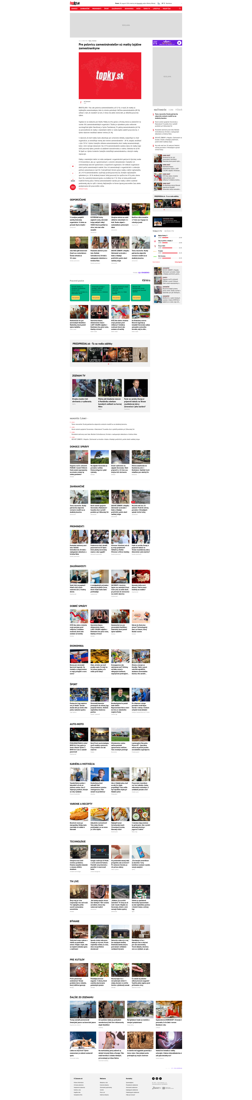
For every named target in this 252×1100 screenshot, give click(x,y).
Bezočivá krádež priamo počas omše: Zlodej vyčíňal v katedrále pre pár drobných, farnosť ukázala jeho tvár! (171, 291)
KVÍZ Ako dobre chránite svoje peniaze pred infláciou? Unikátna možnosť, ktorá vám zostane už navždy (119, 324)
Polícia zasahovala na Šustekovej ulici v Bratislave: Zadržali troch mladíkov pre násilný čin (141, 469)
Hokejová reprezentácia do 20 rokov (141, 712)
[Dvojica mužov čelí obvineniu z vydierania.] (84, 388)
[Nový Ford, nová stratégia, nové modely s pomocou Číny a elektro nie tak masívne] (100, 734)
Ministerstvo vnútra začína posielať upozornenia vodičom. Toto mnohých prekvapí (119, 746)
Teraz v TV (157, 231)
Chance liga (114, 714)
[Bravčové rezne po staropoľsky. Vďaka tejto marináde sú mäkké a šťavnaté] (79, 814)
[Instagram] (157, 1078)
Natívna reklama (104, 1095)
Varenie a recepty (81, 803)
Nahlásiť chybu (83, 189)
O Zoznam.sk (78, 1078)
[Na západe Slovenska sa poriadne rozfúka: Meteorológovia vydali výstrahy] (100, 457)
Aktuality (93, 794)
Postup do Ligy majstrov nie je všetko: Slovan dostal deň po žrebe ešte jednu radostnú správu (78, 706)
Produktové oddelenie (132, 1085)
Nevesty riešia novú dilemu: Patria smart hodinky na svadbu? (139, 587)
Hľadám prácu (135, 792)
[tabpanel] (167, 132)
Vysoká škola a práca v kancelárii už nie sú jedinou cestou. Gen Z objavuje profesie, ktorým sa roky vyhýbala (79, 787)
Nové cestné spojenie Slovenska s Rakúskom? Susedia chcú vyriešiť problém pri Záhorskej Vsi (103, 429)
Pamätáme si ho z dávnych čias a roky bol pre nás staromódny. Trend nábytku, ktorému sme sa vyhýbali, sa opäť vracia (140, 944)
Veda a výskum (115, 869)
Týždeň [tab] (178, 110)
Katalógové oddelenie (132, 1090)
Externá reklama (104, 1085)
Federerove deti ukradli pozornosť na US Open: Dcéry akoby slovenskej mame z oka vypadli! (99, 548)
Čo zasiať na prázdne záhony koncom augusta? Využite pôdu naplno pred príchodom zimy (141, 982)
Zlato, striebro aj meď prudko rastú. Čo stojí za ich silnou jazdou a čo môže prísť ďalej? (99, 668)
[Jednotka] (154, 246)
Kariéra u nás (77, 1090)
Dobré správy (78, 606)
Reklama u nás (104, 1082)
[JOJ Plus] (154, 256)
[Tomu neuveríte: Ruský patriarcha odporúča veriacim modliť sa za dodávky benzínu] (79, 497)
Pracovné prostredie (75, 794)
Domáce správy (79, 446)
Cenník (102, 1090)
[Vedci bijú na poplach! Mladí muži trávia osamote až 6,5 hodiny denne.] (79, 576)
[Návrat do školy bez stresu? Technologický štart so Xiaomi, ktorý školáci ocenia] (141, 616)
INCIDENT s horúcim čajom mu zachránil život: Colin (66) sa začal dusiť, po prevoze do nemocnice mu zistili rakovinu (120, 589)
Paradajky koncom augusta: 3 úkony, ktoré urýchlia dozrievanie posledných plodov (99, 982)
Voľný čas (166, 9)
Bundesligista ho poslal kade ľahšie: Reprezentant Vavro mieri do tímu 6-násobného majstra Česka (120, 707)
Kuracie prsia (114, 831)
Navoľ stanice (156, 262)
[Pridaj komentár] (73, 166)
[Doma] (154, 251)
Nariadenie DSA (78, 1095)
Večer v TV (169, 231)
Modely (92, 752)
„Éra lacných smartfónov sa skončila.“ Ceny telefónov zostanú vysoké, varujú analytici (141, 863)
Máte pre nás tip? (130, 1095)
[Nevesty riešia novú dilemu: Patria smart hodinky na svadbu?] (141, 576)
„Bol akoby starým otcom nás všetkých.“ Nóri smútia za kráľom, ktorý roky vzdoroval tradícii (100, 903)
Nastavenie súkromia (79, 1087)
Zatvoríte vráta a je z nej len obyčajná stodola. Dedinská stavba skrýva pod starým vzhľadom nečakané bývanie (119, 944)
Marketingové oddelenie (132, 1092)
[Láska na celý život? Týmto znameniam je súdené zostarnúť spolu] (158, 222)
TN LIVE (74, 881)
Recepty (72, 987)
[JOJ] (154, 241)
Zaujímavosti (117, 9)
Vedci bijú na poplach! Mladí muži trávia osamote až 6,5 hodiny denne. (78, 588)
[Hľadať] (180, 8)
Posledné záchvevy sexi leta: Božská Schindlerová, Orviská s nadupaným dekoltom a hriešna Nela (104, 434)
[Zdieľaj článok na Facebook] (73, 173)
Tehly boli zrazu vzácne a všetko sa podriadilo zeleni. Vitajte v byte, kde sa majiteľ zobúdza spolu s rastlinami (79, 944)
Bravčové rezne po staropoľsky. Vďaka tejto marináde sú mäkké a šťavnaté (78, 826)
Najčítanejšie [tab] (160, 110)
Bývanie (74, 921)
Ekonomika (129, 9)
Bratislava (134, 474)
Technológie (78, 841)
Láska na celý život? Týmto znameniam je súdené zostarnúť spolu (171, 222)
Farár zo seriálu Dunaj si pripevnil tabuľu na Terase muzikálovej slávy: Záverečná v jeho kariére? (135, 403)
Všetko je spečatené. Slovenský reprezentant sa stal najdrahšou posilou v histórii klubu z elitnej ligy (141, 904)
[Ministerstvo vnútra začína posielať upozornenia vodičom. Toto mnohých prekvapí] (120, 734)
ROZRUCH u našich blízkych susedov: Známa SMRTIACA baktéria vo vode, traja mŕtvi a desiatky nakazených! (171, 300)
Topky (89, 40)
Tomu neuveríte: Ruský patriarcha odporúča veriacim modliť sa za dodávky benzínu (99, 424)
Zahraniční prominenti (96, 554)
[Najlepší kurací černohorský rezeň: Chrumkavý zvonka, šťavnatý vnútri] (120, 814)
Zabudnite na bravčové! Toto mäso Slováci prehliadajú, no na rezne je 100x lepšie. (99, 826)
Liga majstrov (73, 712)
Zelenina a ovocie (136, 987)
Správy (74, 404)
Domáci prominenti (74, 556)
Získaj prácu (114, 794)
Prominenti (96, 9)
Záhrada (93, 987)
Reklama (103, 1078)
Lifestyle (156, 9)
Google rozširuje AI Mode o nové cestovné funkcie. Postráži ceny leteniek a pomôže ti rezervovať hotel (99, 864)
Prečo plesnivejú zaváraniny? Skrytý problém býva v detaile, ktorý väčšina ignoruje (78, 982)
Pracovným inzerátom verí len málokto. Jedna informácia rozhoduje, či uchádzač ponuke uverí (140, 786)
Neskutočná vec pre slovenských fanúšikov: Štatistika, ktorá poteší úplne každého (78, 323)
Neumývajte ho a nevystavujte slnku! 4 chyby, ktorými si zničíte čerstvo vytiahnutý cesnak (120, 982)
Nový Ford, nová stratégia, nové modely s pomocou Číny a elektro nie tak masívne (100, 746)
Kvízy (138, 9)
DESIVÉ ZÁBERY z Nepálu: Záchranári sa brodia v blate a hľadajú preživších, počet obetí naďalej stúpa (106, 439)
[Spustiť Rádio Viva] (167, 41)
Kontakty (129, 1078)
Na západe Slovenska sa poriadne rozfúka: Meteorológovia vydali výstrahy (99, 469)
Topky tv (146, 9)
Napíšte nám (77, 1092)
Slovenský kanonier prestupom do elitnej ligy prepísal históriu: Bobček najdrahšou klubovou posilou (99, 707)
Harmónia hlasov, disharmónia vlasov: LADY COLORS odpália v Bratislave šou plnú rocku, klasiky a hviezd (100, 324)
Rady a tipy (134, 831)
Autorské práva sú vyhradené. (160, 1084)
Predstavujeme (135, 752)
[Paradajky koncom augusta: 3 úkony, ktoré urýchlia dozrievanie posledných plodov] (100, 970)
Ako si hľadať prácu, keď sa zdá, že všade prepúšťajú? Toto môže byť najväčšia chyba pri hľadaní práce (119, 787)
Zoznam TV (78, 375)
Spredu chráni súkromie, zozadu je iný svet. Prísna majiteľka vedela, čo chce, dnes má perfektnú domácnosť (99, 944)
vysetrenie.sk (94, 594)
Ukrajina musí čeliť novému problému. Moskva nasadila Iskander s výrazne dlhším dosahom (79, 864)
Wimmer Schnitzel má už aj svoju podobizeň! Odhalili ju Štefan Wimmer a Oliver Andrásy (120, 548)
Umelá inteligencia (95, 871)
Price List (102, 1092)
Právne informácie (78, 1082)
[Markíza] (154, 236)
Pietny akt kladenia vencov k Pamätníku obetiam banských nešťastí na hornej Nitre (110, 403)
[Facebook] (153, 1078)
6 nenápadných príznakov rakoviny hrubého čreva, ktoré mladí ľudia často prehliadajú (99, 588)
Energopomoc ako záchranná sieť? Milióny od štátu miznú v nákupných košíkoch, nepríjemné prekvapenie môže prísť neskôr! (120, 669)
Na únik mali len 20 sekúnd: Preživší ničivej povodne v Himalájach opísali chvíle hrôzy (140, 509)
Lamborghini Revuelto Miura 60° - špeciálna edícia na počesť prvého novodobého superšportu (141, 746)
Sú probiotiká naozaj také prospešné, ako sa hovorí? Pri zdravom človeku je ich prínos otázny (120, 863)
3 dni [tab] (171, 110)
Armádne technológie (75, 871)
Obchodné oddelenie (131, 1087)
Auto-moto (77, 724)
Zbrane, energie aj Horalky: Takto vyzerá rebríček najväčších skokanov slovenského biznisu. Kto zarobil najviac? (139, 669)
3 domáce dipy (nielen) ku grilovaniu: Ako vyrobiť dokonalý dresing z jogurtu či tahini (141, 826)
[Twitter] (160, 1078)
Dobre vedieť (73, 329)
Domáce (74, 9)
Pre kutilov (77, 959)
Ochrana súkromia (78, 1085)
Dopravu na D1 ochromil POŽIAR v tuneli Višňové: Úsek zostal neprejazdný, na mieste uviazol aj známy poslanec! (78, 470)
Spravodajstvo (129, 1082)
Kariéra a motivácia (82, 763)
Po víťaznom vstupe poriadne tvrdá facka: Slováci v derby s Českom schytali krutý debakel (140, 706)
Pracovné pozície (77, 280)
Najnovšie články (78, 418)
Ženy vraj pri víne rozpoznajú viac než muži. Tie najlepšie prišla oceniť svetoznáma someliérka (79, 904)
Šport (106, 9)
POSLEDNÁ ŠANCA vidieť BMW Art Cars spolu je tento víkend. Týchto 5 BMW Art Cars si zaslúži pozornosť (78, 747)
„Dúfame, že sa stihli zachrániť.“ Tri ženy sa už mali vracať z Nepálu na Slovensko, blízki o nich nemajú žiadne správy (119, 904)
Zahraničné (84, 9)
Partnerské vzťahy (168, 218)
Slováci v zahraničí (95, 714)
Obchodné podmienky (106, 1087)
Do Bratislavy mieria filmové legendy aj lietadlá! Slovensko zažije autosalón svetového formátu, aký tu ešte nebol (141, 324)
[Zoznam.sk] (157, 1088)
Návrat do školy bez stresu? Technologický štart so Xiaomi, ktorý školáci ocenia (139, 628)
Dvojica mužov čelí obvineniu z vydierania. (82, 400)
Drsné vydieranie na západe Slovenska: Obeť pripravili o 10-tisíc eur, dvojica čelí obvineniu (119, 469)
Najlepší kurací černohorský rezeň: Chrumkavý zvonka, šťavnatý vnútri (118, 826)
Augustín (139, 3)
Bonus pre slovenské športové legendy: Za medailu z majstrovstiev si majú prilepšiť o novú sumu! (78, 669)
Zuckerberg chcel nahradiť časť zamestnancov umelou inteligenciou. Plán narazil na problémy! (98, 787)
